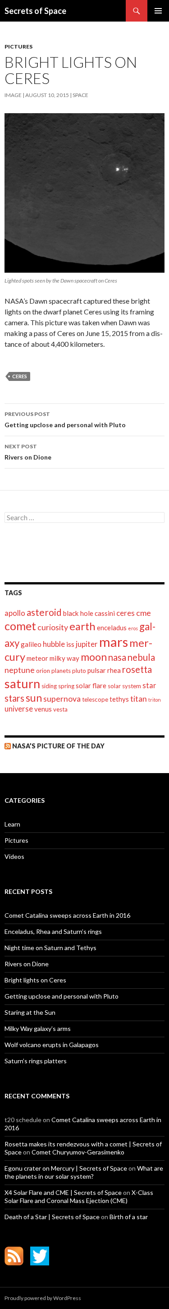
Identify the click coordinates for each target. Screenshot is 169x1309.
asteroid (44, 612)
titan (138, 698)
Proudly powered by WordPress (43, 1298)
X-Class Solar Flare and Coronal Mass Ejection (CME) (79, 1196)
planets (61, 670)
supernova (62, 698)
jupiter (87, 644)
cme (143, 613)
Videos (14, 856)
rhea (114, 670)
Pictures (18, 46)
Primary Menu (158, 11)
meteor (37, 658)
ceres (19, 376)
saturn (22, 683)
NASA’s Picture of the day (58, 746)
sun (34, 698)
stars (14, 698)
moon (94, 656)
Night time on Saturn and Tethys (50, 947)
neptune (20, 670)
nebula (141, 657)
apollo (15, 613)
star (149, 685)
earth (82, 625)
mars (113, 642)
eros (133, 628)
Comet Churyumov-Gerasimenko (78, 1152)
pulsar (96, 670)
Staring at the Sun (30, 1012)
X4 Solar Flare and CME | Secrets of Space (63, 1192)
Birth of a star (129, 1217)
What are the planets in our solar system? (84, 1172)
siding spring (57, 686)
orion (43, 670)
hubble (54, 644)
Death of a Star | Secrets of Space (52, 1217)
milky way (64, 658)
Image (13, 95)
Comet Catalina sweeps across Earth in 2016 (67, 915)
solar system (124, 686)
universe (19, 708)
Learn (12, 824)
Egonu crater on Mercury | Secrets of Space (66, 1168)
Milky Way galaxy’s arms (38, 1028)
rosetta (137, 669)
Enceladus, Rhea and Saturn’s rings (53, 931)
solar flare (91, 685)
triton (154, 700)
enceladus (112, 628)
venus (43, 709)
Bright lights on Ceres (35, 980)
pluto (79, 670)
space (80, 95)
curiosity (52, 627)
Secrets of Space (35, 11)
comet (20, 625)
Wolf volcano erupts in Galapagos (52, 1044)
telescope (95, 699)
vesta (60, 709)
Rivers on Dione (28, 452)
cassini (105, 613)
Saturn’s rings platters (36, 1061)
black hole (78, 613)
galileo (31, 644)
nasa (117, 657)
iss (70, 644)
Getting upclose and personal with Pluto (65, 420)
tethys (119, 699)
